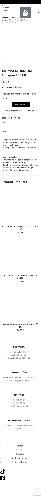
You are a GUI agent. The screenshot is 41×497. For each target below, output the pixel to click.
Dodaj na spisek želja (13, 111)
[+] (9, 104)
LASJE (13, 17)
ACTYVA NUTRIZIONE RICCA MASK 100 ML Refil (20, 228)
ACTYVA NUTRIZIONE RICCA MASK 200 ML (20, 325)
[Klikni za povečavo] (5, 60)
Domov (5, 17)
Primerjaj (30, 111)
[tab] (3, 131)
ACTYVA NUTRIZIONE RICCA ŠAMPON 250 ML (20, 277)
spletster (21, 492)
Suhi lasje (17, 118)
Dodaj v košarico (21, 104)
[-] (3, 104)
